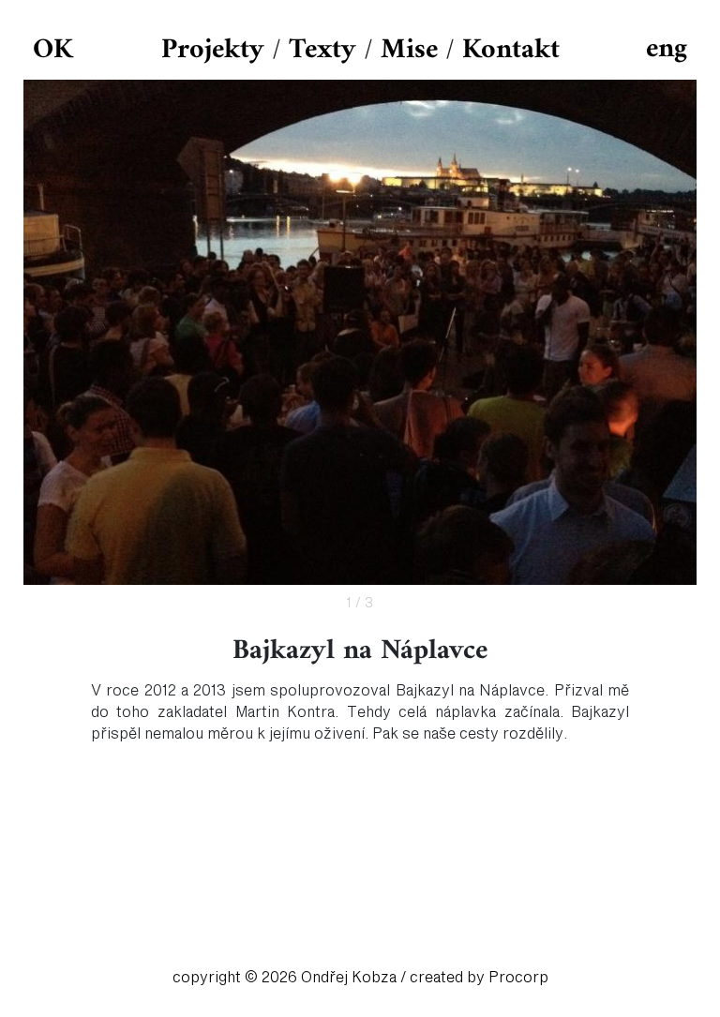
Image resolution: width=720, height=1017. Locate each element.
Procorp (518, 977)
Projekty (212, 50)
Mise (409, 50)
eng (666, 49)
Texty (322, 50)
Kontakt (511, 50)
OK (53, 50)
